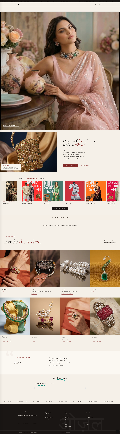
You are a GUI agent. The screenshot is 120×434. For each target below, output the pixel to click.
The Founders (89, 415)
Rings (66, 419)
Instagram (62, 432)
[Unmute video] (117, 127)
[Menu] (19, 4)
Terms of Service (48, 422)
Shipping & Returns (49, 413)
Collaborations (89, 417)
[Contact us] (117, 431)
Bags (67, 217)
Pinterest (68, 432)
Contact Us (47, 415)
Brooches (67, 424)
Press (87, 422)
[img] (60, 379)
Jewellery (62, 217)
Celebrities (88, 419)
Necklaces (67, 415)
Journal (87, 424)
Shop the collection (70, 165)
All (53, 217)
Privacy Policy (48, 419)
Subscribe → (37, 420)
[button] (34, 388)
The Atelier (88, 413)
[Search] (99, 4)
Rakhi (56, 217)
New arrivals (68, 426)
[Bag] (101, 4)
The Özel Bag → (85, 165)
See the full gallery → (60, 208)
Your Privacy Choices (49, 417)
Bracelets (67, 422)
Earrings (67, 417)
